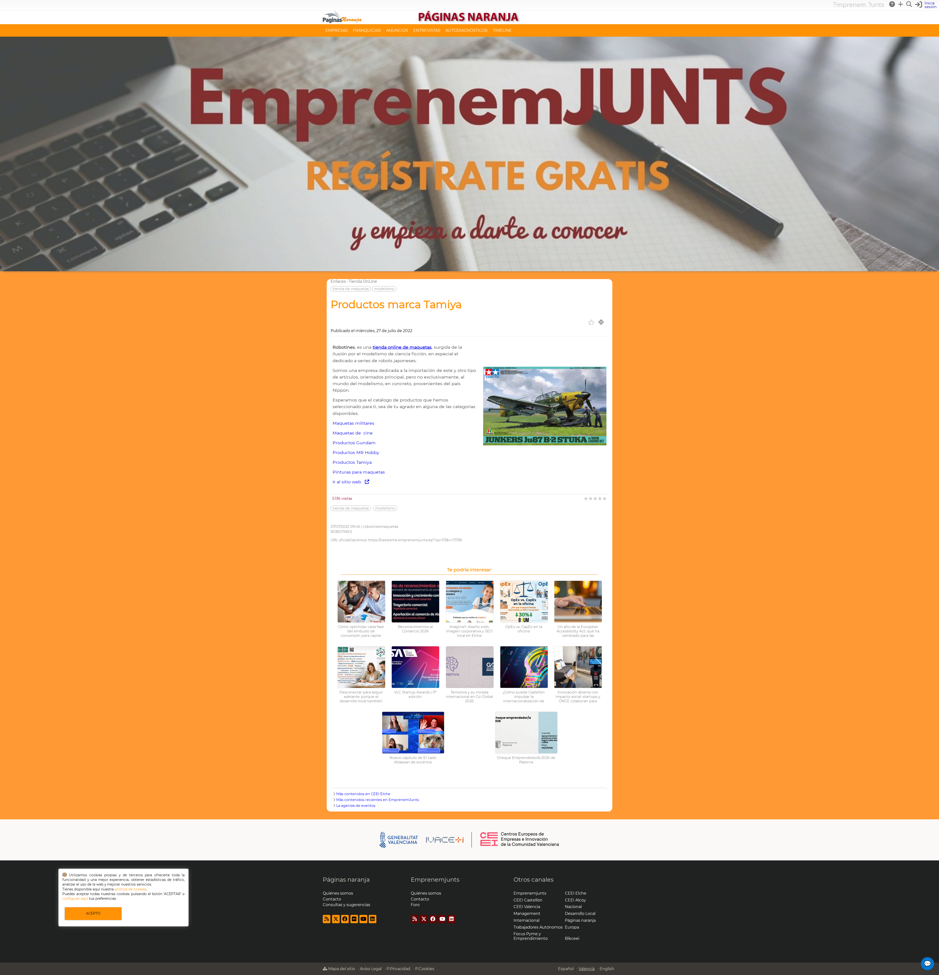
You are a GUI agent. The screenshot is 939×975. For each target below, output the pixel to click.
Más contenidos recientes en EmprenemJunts (377, 800)
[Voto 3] (595, 498)
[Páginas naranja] (469, 22)
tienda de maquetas (351, 289)
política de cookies (130, 889)
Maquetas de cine (353, 432)
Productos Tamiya (352, 462)
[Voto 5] (605, 498)
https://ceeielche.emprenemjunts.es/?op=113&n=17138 (415, 540)
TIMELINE (502, 30)
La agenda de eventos (355, 805)
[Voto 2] (591, 498)
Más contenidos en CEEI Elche (363, 794)
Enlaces (338, 281)
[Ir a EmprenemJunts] (858, 7)
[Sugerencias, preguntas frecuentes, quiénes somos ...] (892, 4)
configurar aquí (75, 898)
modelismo (384, 289)
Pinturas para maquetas (359, 472)
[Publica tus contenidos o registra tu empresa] (901, 4)
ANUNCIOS (397, 30)
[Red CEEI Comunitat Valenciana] (520, 845)
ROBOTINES (341, 532)
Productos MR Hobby (356, 452)
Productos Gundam (354, 442)
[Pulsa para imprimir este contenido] (601, 322)
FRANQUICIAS (367, 30)
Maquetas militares (353, 423)
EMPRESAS (336, 30)
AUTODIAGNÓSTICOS (467, 30)
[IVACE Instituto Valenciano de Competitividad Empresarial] (426, 839)
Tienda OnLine (363, 281)
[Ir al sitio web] (544, 466)
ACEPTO (93, 913)
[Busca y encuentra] (909, 4)
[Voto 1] (586, 498)
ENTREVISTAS (426, 30)
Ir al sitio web (349, 481)
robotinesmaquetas (380, 526)
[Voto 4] (600, 498)
